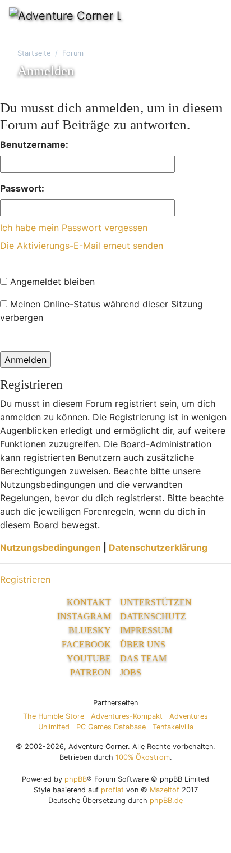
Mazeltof (164, 790)
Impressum (146, 630)
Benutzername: (34, 144)
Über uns (142, 644)
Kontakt (89, 602)
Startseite (33, 53)
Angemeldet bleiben (51, 281)
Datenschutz (153, 616)
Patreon (90, 672)
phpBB (75, 779)
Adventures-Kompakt (127, 716)
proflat (112, 790)
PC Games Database (111, 727)
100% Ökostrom (143, 757)
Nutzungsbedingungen (50, 547)
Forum (73, 53)
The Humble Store (53, 716)
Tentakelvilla (173, 727)
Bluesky (89, 630)
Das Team (143, 658)
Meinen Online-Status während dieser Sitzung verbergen (101, 310)
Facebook (86, 644)
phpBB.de (166, 800)
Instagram (84, 616)
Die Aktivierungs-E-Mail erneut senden (81, 245)
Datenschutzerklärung (158, 547)
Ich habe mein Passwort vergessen (73, 227)
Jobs (130, 672)
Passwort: (22, 188)
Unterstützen (156, 602)
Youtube (89, 658)
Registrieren (25, 579)
